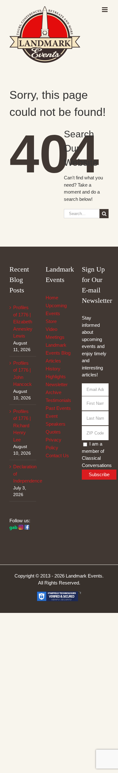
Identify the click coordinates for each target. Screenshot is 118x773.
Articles (53, 360)
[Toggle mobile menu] (105, 9)
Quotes (53, 431)
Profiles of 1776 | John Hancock (22, 373)
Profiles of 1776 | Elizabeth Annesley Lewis (22, 322)
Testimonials (58, 400)
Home (52, 297)
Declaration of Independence (23, 473)
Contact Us (57, 455)
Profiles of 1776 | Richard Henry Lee (22, 425)
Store (51, 321)
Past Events (58, 408)
